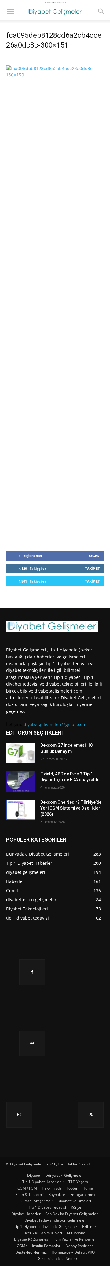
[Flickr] (32, 1043)
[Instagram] (19, 1115)
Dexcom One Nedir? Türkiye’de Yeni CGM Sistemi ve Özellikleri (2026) (70, 808)
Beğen (94, 555)
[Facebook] (32, 972)
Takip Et (92, 568)
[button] (10, 11)
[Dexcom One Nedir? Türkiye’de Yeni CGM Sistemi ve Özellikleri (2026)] (20, 810)
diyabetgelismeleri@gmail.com (55, 724)
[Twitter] (91, 1115)
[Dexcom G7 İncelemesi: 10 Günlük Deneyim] (20, 753)
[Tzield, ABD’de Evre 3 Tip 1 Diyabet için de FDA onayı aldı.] (20, 781)
